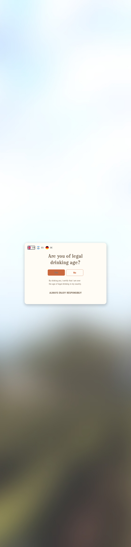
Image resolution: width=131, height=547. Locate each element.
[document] (65, 273)
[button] (74, 272)
